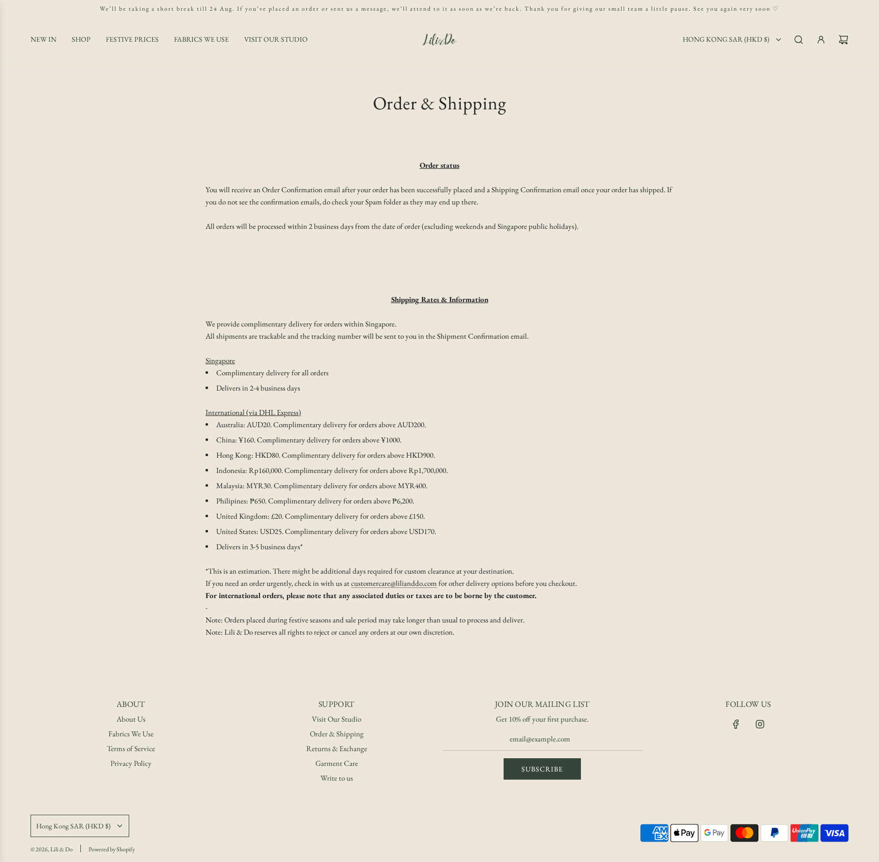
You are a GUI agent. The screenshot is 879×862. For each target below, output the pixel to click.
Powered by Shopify (112, 849)
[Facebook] (736, 724)
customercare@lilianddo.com (394, 583)
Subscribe (542, 769)
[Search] (798, 39)
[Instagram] (760, 724)
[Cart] (843, 39)
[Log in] (821, 39)
